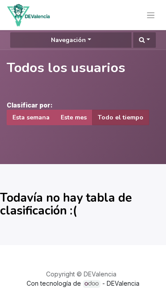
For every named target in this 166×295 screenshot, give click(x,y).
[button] (144, 40)
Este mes (74, 117)
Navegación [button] (68, 40)
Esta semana (31, 117)
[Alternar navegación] (150, 15)
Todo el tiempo (120, 117)
